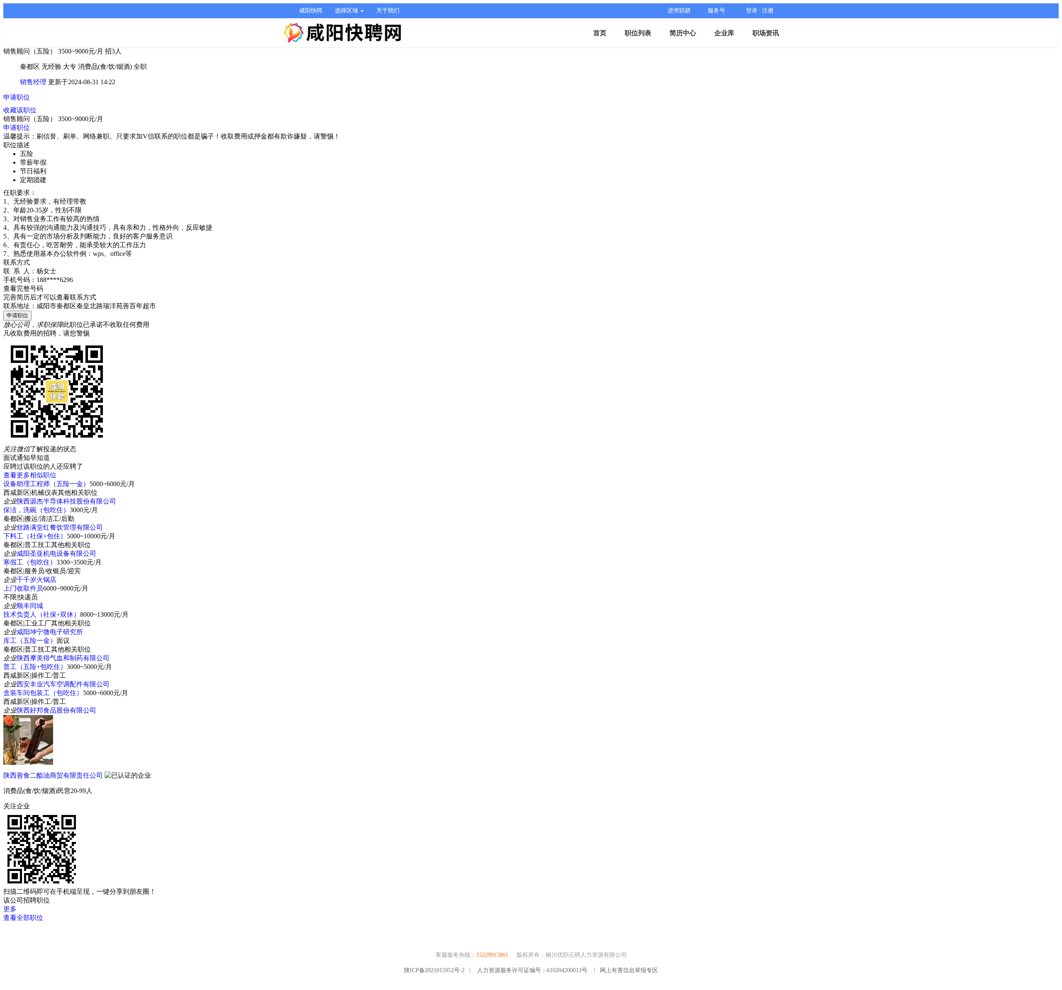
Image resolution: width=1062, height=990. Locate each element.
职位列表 (638, 32)
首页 (600, 32)
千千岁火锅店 (36, 579)
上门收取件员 (23, 588)
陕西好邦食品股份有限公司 (56, 710)
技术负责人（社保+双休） (41, 614)
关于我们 (387, 10)
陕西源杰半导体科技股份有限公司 (66, 501)
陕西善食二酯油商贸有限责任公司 (53, 775)
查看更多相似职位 (29, 475)
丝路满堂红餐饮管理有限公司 (60, 527)
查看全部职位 (23, 917)
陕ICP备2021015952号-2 (434, 970)
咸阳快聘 (310, 10)
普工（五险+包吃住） (35, 666)
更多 (10, 908)
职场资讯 (766, 32)
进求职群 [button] (679, 10)
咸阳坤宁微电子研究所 (50, 631)
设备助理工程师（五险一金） (46, 483)
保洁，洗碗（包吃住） (36, 509)
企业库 (724, 32)
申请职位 (16, 97)
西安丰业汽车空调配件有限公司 (63, 684)
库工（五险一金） (29, 640)
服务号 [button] (716, 10)
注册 (768, 10)
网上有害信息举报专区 (629, 970)
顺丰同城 (30, 605)
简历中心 (683, 32)
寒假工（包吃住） (29, 562)
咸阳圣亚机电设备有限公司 (56, 553)
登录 (752, 10)
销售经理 (33, 81)
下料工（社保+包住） (35, 536)
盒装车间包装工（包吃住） (43, 692)
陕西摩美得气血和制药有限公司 (63, 658)
